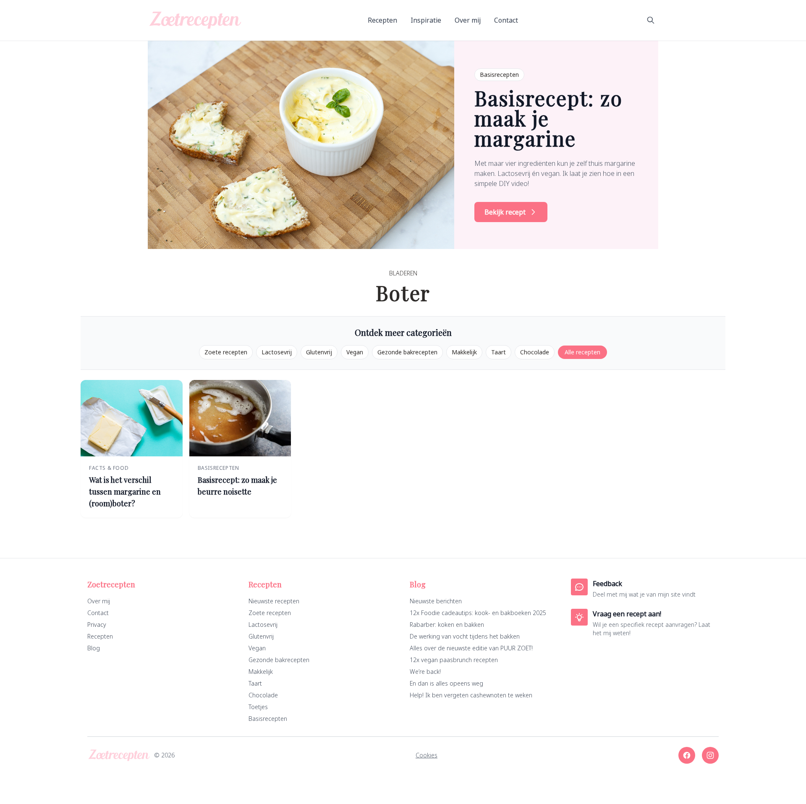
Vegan (354, 352)
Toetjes (258, 707)
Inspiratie (426, 20)
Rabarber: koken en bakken (447, 625)
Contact (506, 20)
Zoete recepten (225, 352)
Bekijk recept (505, 212)
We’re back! (425, 672)
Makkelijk (464, 352)
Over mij (468, 20)
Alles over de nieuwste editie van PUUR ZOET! (471, 648)
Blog (93, 648)
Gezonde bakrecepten (407, 352)
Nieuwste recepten (274, 601)
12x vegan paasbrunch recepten (454, 660)
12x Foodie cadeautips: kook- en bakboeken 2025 (478, 613)
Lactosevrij (277, 352)
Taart (498, 352)
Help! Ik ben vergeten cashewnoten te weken (471, 695)
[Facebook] (686, 755)
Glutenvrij (319, 352)
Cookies (426, 755)
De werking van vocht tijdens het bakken (465, 636)
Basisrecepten (268, 719)
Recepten (382, 20)
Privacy (96, 625)
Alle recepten (582, 352)
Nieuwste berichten (436, 601)
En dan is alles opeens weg (446, 683)
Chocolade (534, 352)
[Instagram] (710, 755)
